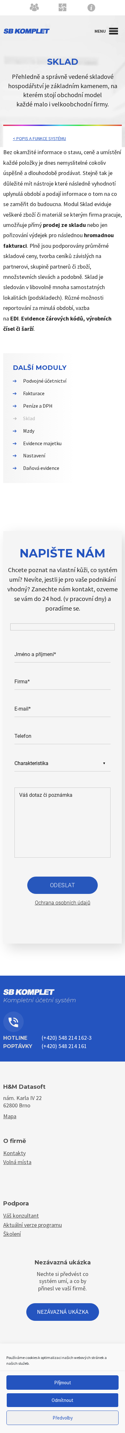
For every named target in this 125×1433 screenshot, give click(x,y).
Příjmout (62, 1382)
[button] (100, 31)
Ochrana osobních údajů (62, 903)
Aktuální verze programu (32, 1225)
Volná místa (17, 1162)
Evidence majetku (42, 443)
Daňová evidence (41, 468)
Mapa (9, 1116)
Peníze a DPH (38, 406)
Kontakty (62, 9)
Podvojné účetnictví (44, 381)
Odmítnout (62, 1400)
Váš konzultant (21, 1215)
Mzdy (28, 431)
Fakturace (34, 393)
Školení (12, 1233)
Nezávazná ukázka (62, 1311)
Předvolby (63, 1418)
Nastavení (34, 455)
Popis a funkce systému (41, 138)
